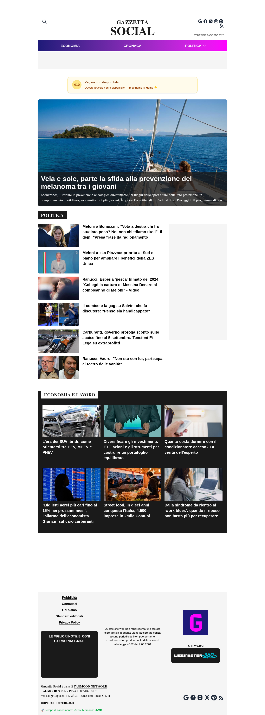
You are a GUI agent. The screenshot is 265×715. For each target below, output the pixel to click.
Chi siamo (69, 610)
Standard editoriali (69, 616)
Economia (70, 46)
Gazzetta (132, 28)
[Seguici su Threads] (216, 21)
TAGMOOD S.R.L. (54, 691)
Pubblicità (69, 597)
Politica (193, 46)
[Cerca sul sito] (45, 22)
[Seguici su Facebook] (205, 21)
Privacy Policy (69, 622)
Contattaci (69, 603)
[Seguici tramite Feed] (221, 26)
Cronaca (132, 46)
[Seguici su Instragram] (210, 21)
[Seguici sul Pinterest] (221, 21)
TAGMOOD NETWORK (90, 686)
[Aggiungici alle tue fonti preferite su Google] (200, 21)
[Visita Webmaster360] (195, 655)
